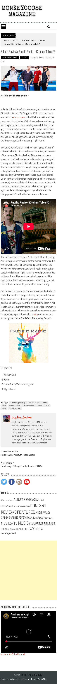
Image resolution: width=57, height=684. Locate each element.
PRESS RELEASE (45, 523)
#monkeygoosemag (17, 402)
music (40, 405)
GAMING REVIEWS (19, 517)
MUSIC (15, 40)
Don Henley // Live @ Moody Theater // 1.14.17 (21, 466)
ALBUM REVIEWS (29, 40)
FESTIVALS (43, 512)
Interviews (48, 517)
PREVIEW (5, 528)
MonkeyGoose (29, 405)
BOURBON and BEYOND (22, 506)
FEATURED (26, 512)
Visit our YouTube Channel (13, 654)
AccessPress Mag (39, 679)
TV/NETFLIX (35, 529)
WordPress (17, 679)
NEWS (32, 523)
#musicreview (34, 402)
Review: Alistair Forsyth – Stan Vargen (18, 455)
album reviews (14, 405)
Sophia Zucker (37, 57)
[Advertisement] (28, 570)
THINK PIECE (22, 528)
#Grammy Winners (7, 500)
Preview (13, 529)
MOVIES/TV (9, 523)
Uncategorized (8, 533)
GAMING (5, 517)
